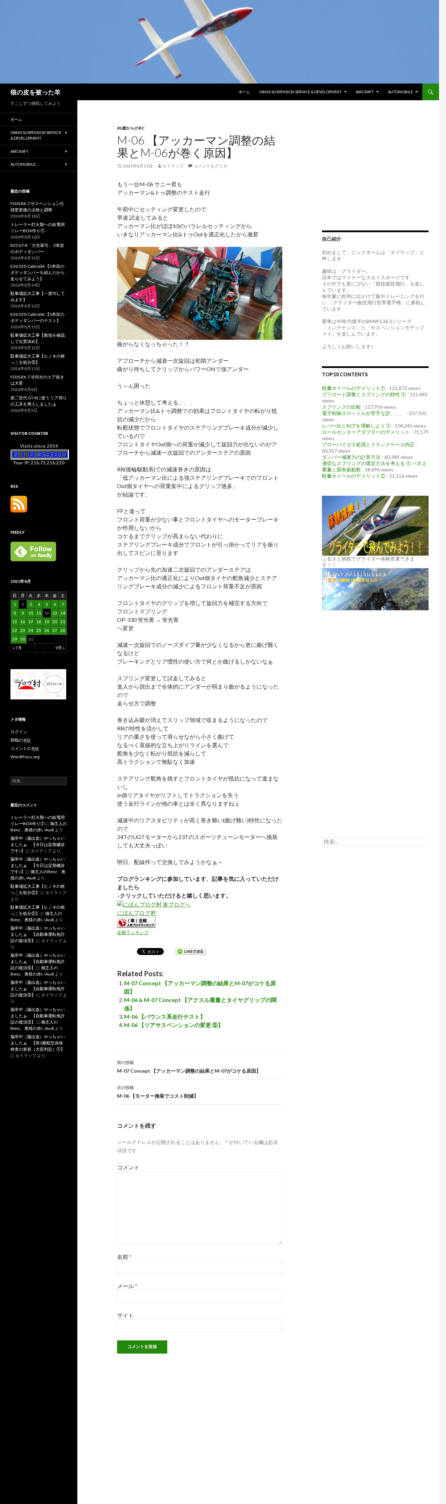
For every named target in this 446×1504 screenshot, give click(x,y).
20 (54, 621)
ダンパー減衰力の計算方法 (351, 457)
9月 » (60, 647)
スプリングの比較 (341, 407)
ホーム (244, 91)
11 (38, 613)
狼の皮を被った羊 (35, 92)
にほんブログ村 (136, 912)
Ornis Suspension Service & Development (300, 91)
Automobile (400, 91)
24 (30, 630)
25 (38, 630)
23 (22, 630)
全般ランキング (133, 932)
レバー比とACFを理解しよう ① (356, 426)
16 (22, 621)
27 (54, 630)
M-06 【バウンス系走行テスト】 (165, 1016)
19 (46, 621)
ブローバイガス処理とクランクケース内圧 (368, 444)
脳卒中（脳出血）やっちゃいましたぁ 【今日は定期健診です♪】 (37, 844)
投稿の (20, 740)
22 (14, 630)
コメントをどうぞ (210, 166)
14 (62, 613)
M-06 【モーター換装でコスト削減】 (158, 1092)
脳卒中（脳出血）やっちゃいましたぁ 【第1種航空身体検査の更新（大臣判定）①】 (37, 1043)
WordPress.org (24, 756)
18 (38, 621)
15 (14, 621)
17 (30, 621)
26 (46, 630)
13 (54, 613)
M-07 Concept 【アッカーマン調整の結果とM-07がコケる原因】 (189, 1067)
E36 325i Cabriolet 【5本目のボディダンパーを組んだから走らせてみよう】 (37, 272)
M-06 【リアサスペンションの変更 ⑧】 (173, 1024)
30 (22, 639)
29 (14, 639)
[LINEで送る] (190, 951)
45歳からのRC (131, 128)
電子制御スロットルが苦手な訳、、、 (363, 413)
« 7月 (17, 647)
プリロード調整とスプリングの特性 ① (364, 394)
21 (62, 621)
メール (127, 1286)
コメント (128, 1167)
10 (30, 613)
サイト (125, 1315)
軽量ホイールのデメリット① (353, 388)
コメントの (24, 748)
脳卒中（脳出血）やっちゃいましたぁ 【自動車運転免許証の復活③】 (37, 988)
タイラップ (172, 166)
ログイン (18, 731)
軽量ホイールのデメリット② (353, 476)
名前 (124, 1256)
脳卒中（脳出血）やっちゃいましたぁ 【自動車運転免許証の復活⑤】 (37, 934)
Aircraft (365, 91)
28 (62, 630)
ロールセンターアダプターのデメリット (366, 432)
